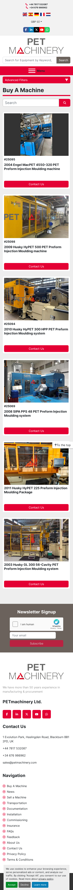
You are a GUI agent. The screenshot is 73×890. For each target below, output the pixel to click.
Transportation (17, 803)
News (10, 791)
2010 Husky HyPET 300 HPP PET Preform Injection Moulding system (36, 331)
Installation (14, 814)
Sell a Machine (16, 797)
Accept (12, 884)
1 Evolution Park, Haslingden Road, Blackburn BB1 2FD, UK (36, 739)
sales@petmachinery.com (20, 762)
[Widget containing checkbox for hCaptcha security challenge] (36, 624)
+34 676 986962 (38, 7)
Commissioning (17, 820)
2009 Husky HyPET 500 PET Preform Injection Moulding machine (32, 249)
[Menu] (31, 70)
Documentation (17, 808)
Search (63, 60)
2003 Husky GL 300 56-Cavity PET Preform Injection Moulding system (31, 567)
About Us (13, 842)
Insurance (13, 825)
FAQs (10, 831)
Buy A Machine (17, 786)
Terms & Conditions (20, 859)
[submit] (64, 103)
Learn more (40, 884)
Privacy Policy (16, 854)
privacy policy (45, 879)
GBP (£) (35, 21)
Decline (25, 884)
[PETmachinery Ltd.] (36, 671)
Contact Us (36, 184)
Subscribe (36, 643)
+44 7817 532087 (38, 4)
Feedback (13, 837)
